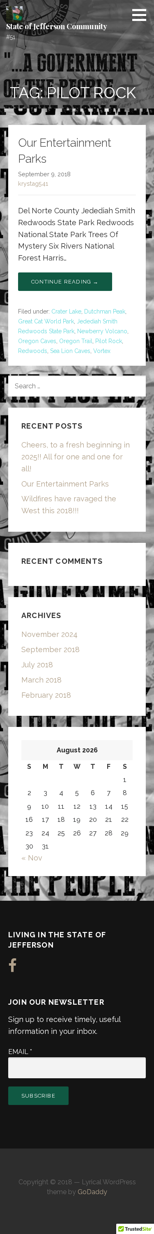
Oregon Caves (37, 341)
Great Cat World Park (46, 321)
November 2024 (49, 634)
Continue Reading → (65, 282)
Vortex (101, 351)
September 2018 (50, 649)
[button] (142, 14)
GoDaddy (92, 1192)
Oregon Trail (75, 341)
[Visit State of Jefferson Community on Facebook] (12, 968)
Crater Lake (66, 311)
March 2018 (41, 680)
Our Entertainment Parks (65, 484)
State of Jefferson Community (56, 26)
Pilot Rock (108, 341)
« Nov (31, 857)
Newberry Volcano (102, 331)
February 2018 (46, 695)
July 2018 (37, 664)
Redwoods (32, 351)
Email (20, 1052)
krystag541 (33, 183)
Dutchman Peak (104, 311)
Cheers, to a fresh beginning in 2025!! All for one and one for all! (75, 457)
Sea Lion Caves (70, 351)
